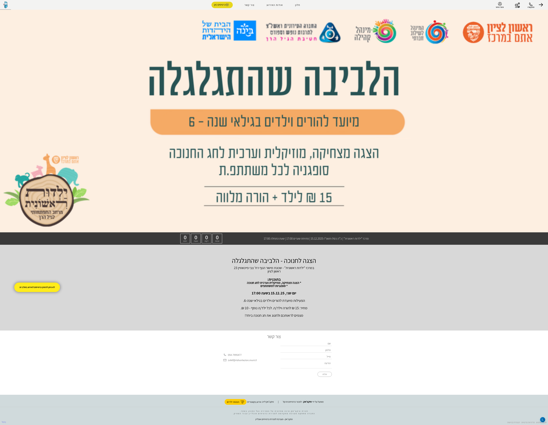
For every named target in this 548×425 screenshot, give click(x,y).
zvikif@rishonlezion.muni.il (242, 360)
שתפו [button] (517, 7)
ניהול (4, 422)
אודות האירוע (275, 5)
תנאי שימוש (541, 422)
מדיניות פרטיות (528, 422)
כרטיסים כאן (220, 4)
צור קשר (249, 5)
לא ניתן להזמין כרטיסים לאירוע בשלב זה (37, 287)
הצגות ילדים (233, 401)
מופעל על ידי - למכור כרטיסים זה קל (303, 401)
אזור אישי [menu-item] (500, 7)
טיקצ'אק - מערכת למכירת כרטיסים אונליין (274, 419)
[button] (541, 5)
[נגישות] (542, 419)
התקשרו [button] (531, 7)
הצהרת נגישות (513, 422)
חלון (297, 5)
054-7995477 (235, 354)
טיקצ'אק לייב (268, 401)
